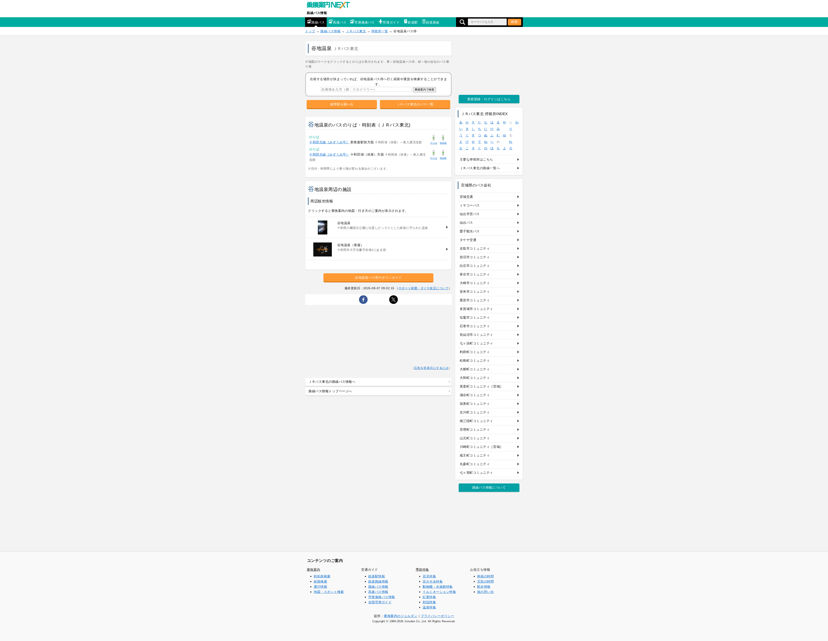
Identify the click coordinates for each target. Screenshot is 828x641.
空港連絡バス (364, 22)
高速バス (339, 22)
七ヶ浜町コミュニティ (476, 343)
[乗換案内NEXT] (330, 6)
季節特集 (422, 569)
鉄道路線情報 (378, 581)
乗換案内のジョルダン (400, 616)
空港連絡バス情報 (381, 597)
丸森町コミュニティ (475, 464)
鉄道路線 (432, 22)
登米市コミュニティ (475, 291)
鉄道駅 (413, 22)
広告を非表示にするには (431, 368)
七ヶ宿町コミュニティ (476, 472)
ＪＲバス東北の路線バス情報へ (332, 381)
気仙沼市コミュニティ (476, 334)
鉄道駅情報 (376, 576)
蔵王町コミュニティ (475, 455)
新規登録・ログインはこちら (489, 99)
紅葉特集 (429, 597)
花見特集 (429, 576)
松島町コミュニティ (475, 360)
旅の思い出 (485, 592)
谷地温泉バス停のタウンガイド (378, 277)
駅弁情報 (484, 586)
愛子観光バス (470, 231)
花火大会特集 (433, 581)
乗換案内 (313, 569)
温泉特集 (429, 607)
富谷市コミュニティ (475, 274)
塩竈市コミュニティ (475, 317)
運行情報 (320, 586)
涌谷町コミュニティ (475, 395)
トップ (310, 31)
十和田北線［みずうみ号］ (329, 142)
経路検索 (320, 581)
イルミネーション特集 (439, 592)
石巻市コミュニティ (475, 326)
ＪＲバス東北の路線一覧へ (480, 168)
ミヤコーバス (470, 205)
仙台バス (466, 222)
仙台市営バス (470, 214)
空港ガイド (391, 22)
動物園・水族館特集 (438, 586)
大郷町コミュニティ (475, 369)
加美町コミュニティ (475, 403)
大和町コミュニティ (475, 378)
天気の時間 (485, 581)
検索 (514, 21)
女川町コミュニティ (475, 412)
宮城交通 (466, 197)
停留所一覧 (379, 31)
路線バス (318, 22)
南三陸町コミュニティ (476, 421)
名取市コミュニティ (475, 248)
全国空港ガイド (380, 602)
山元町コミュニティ (475, 438)
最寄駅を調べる (342, 104)
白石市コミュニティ (475, 265)
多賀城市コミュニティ (476, 309)
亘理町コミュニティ (475, 429)
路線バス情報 (317, 13)
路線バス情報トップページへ (330, 391)
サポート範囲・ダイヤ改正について (423, 288)
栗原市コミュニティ (475, 300)
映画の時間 (485, 576)
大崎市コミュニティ (475, 283)
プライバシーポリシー (437, 616)
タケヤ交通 (468, 240)
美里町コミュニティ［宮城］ (481, 386)
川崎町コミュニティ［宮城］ (481, 447)
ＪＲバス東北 (356, 31)
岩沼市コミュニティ (475, 257)
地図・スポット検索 (329, 592)
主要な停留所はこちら (476, 159)
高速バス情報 (378, 592)
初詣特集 (429, 602)
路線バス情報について (489, 487)
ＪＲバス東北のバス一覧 (415, 104)
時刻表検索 (322, 576)
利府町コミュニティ (475, 352)
